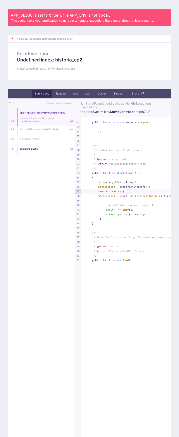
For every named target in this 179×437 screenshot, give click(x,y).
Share (136, 93)
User (88, 93)
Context (102, 93)
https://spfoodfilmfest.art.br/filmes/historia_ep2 (46, 68)
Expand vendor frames (59, 103)
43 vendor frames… (30, 139)
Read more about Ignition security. (129, 20)
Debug (118, 93)
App (75, 93)
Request (61, 93)
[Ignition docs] (14, 39)
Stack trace (42, 93)
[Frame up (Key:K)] (10, 103)
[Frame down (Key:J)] (13, 103)
